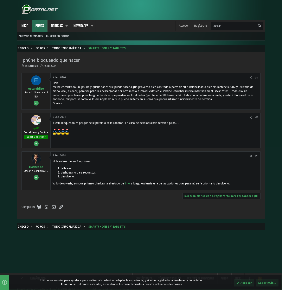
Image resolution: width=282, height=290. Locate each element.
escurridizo (31, 65)
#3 (256, 156)
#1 (256, 77)
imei (127, 183)
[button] (66, 26)
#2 (256, 117)
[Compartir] (251, 78)
